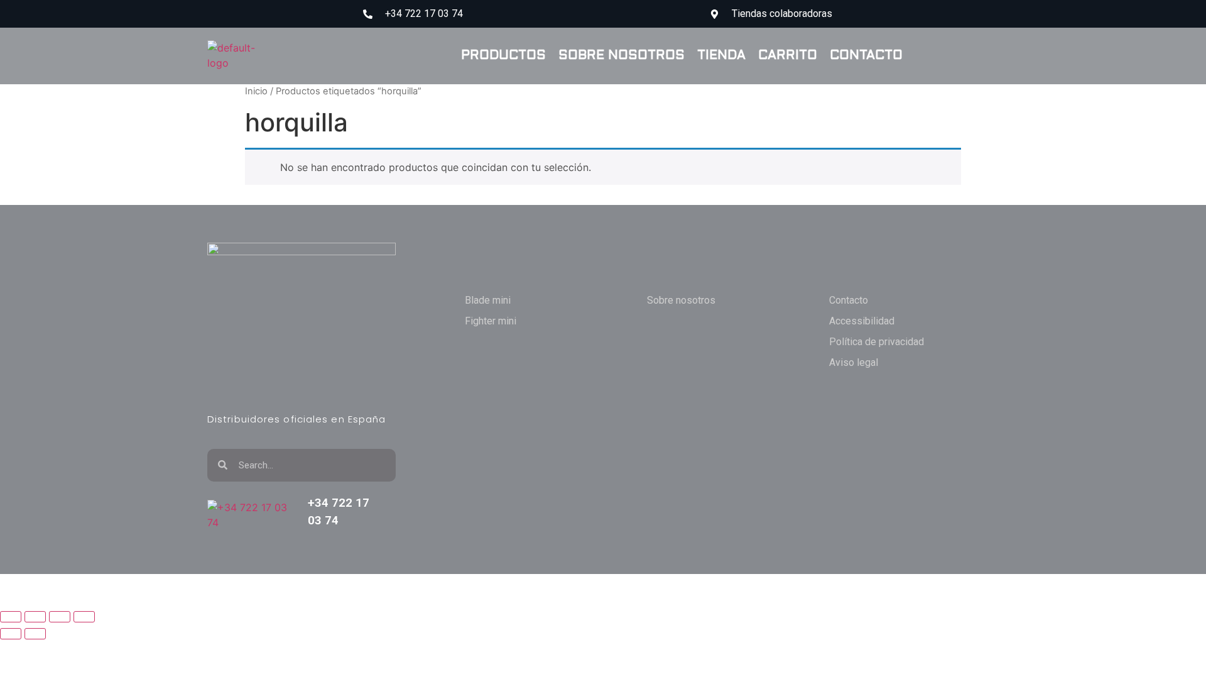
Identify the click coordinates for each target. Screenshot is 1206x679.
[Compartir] (59, 616)
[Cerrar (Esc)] (84, 616)
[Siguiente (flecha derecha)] (35, 633)
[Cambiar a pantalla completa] (35, 616)
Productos (503, 56)
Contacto (866, 56)
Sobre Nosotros (621, 56)
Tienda (721, 56)
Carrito (787, 56)
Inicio (256, 91)
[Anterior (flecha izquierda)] (10, 633)
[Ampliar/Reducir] (10, 616)
